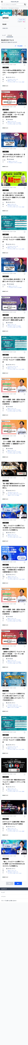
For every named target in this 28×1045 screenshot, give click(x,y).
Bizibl (11, 8)
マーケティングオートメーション (14, 82)
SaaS (23, 82)
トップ (3, 892)
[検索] (25, 4)
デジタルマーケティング (13, 79)
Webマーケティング (12, 80)
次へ (18, 883)
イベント (3, 896)
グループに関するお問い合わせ (8, 900)
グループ (7, 8)
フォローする (22, 19)
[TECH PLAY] (15, 1)
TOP (2, 8)
